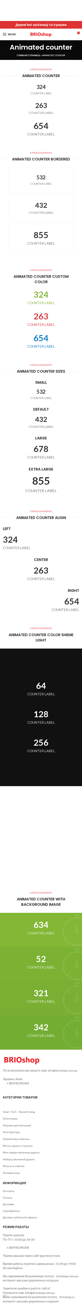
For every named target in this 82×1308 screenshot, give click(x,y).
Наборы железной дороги (19, 1159)
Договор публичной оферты (20, 1217)
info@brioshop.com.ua (40, 1292)
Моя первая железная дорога (21, 1152)
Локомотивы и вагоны (16, 1138)
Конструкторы (11, 1132)
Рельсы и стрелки (13, 1166)
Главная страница (28, 55)
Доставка (8, 1204)
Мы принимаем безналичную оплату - (29, 1276)
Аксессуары (10, 1118)
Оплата (7, 1197)
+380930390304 (17, 1083)
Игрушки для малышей (17, 1125)
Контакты (8, 1191)
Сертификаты (11, 1210)
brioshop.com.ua (67, 1276)
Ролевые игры (11, 1172)
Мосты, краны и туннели (18, 1145)
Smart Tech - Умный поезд (19, 1111)
